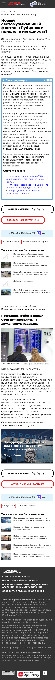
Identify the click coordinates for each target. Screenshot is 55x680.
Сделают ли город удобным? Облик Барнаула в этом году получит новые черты (26, 179)
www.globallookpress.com (36, 363)
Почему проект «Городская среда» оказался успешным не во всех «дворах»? (31, 255)
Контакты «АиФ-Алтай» (16, 576)
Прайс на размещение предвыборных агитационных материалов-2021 (25, 585)
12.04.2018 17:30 (8, 11)
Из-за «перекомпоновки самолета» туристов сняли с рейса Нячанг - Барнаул (31, 555)
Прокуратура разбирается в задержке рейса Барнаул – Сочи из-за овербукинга (25, 445)
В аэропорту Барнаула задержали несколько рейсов (28, 528)
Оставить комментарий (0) (23, 220)
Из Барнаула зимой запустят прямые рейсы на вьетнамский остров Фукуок (30, 537)
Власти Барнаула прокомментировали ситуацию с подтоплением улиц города (31, 273)
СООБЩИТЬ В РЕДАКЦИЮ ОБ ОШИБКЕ (23, 591)
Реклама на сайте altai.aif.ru (20, 580)
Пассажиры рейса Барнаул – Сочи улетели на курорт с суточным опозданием (32, 546)
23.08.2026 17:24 (9, 306)
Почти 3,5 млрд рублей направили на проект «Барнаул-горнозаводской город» (31, 291)
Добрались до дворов (23, 281)
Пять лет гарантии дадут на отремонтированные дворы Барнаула (30, 264)
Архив (17, 46)
